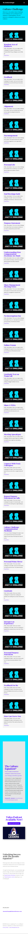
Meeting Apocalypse (12, 434)
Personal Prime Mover (13, 562)
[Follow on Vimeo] (9, 903)
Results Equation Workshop (9, 875)
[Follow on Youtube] (17, 903)
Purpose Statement (12, 223)
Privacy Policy (5, 927)
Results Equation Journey (10, 877)
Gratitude (8, 591)
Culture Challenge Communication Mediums (11, 529)
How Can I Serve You (12, 716)
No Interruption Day (12, 316)
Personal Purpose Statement (11, 654)
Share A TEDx (10, 405)
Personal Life (9, 165)
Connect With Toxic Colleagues (12, 464)
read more (6, 55)
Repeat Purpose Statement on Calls (12, 497)
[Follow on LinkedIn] (4, 903)
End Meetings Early (12, 194)
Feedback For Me (11, 685)
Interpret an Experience (9, 623)
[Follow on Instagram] (12, 903)
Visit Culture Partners (11, 883)
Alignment (8, 106)
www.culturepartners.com (14, 927)
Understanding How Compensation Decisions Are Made (12, 254)
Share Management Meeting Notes (12, 286)
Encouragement (11, 136)
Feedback (8, 77)
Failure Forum (10, 345)
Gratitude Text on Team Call (11, 375)
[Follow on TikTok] (15, 903)
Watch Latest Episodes (14, 823)
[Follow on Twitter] (7, 903)
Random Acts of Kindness (10, 45)
